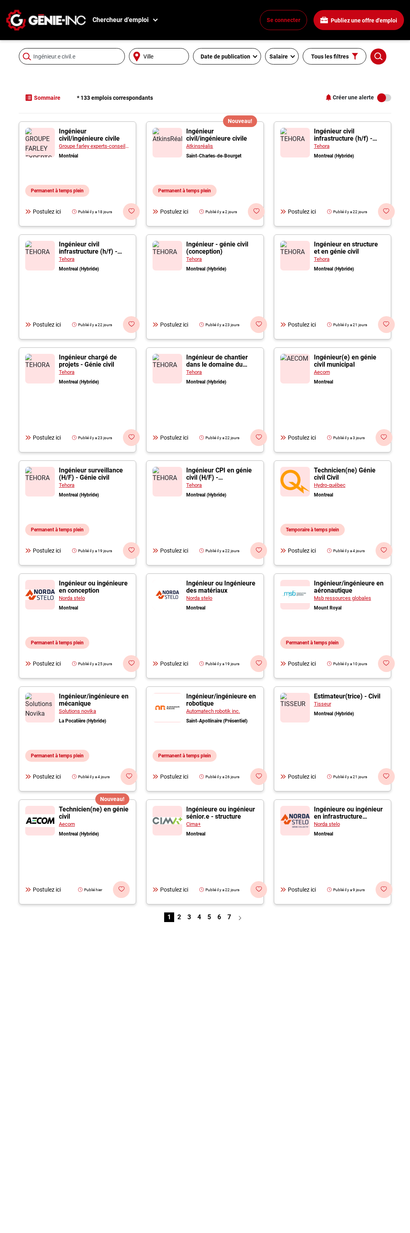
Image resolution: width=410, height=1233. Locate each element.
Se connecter (283, 20)
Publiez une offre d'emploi (363, 20)
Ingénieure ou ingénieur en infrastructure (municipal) (348, 816)
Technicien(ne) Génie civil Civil (345, 473)
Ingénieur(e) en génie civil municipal (345, 360)
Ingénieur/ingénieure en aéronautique (349, 586)
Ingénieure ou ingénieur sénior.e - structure (220, 812)
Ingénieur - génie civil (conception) (217, 247)
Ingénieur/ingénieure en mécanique (94, 699)
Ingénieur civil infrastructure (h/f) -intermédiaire (88, 251)
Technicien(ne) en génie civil (94, 812)
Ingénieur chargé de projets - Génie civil (88, 360)
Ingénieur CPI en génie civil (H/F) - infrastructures (219, 477)
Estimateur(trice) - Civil (347, 696)
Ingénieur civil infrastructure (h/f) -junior (343, 138)
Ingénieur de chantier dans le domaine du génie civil (217, 364)
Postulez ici (47, 211)
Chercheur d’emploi (120, 20)
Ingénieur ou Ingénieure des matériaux (220, 586)
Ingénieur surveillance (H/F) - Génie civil (91, 473)
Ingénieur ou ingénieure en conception (93, 586)
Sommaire (47, 98)
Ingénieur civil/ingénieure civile (89, 134)
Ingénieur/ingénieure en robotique (221, 699)
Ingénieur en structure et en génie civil (346, 247)
